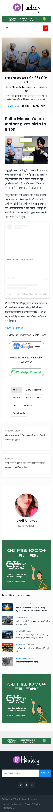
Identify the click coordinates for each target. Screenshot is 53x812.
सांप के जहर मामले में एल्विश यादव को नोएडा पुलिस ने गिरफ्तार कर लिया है (25, 438)
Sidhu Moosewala (34, 389)
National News (20, 645)
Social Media (19, 413)
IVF (14, 405)
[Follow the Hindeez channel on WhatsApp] (26, 372)
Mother (16, 397)
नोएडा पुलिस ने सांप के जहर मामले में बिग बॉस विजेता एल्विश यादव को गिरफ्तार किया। (25, 465)
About (6, 804)
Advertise (16, 804)
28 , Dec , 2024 (29, 658)
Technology (19, 604)
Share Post (27, 405)
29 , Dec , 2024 (27, 618)
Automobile (19, 618)
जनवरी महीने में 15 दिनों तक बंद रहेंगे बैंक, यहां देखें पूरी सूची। (32, 650)
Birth (28, 397)
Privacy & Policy (32, 804)
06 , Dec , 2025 (27, 604)
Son (39, 397)
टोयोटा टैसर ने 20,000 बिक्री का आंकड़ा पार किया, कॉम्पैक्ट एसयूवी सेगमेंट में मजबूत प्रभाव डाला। (32, 636)
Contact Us (8, 808)
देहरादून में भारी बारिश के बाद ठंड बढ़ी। (28, 662)
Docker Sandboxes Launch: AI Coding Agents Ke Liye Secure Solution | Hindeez (32, 609)
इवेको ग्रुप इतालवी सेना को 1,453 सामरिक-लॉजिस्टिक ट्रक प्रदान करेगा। (33, 622)
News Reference (14, 328)
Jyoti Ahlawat (26, 520)
